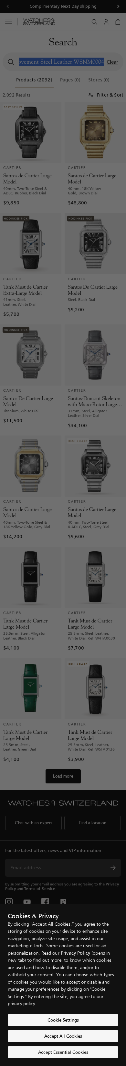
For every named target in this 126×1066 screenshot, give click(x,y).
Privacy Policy (75, 953)
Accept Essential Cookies (63, 1052)
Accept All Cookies (63, 1036)
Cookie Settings (63, 1020)
